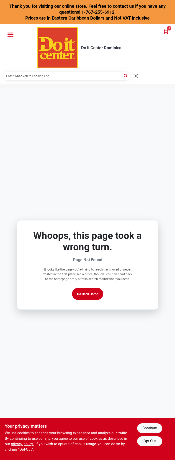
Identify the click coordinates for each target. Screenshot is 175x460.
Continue (149, 428)
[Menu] (10, 35)
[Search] (126, 75)
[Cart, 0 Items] (166, 31)
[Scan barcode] (136, 76)
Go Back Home (87, 294)
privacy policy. (22, 444)
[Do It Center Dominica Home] (57, 47)
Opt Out (150, 441)
